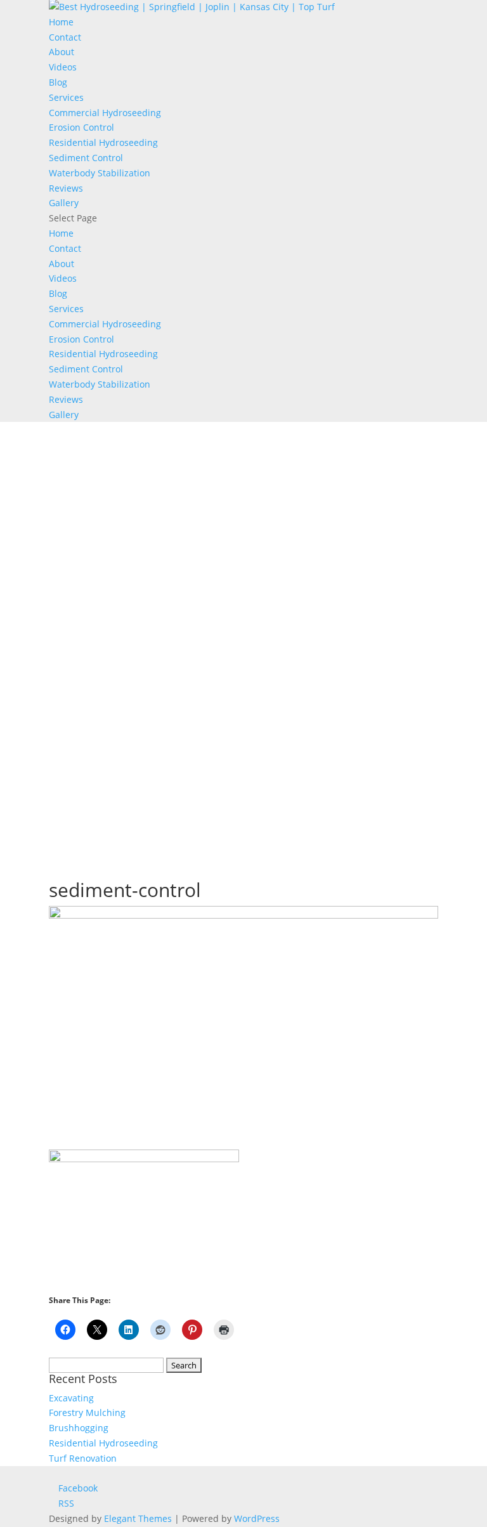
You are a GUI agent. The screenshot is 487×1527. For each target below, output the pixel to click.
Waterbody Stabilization (99, 173)
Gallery (64, 203)
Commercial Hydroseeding (105, 113)
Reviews (66, 188)
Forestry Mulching (87, 1412)
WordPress (257, 1518)
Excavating (71, 1398)
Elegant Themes (138, 1518)
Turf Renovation (83, 1458)
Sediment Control (86, 158)
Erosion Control (81, 127)
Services (66, 97)
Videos (63, 67)
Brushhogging (78, 1428)
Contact (65, 37)
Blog (58, 82)
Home (61, 22)
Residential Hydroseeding (103, 142)
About (61, 52)
